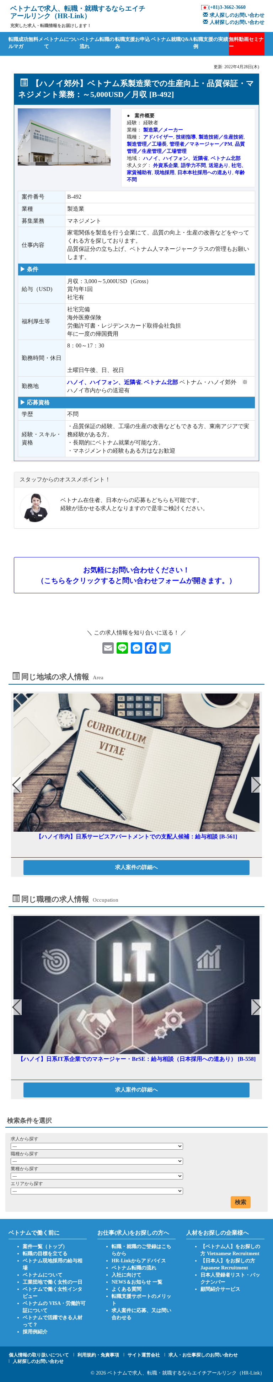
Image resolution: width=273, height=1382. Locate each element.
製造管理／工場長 (147, 144)
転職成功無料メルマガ (26, 43)
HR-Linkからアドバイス (139, 1260)
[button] (256, 785)
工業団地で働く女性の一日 (52, 1282)
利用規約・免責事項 (98, 1354)
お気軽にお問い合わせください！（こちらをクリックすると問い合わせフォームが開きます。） (136, 575)
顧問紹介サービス (220, 1289)
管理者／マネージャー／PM (201, 144)
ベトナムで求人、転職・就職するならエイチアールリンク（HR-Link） (186, 1373)
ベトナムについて (61, 43)
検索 (240, 1202)
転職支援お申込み (132, 43)
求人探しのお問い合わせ (237, 15)
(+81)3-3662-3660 (227, 7)
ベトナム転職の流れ (97, 43)
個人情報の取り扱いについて (39, 1354)
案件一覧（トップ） (45, 1246)
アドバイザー (158, 137)
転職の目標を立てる (45, 1253)
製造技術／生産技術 (221, 137)
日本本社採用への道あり (204, 172)
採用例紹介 (35, 1331)
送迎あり (219, 165)
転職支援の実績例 (210, 43)
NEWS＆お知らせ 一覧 (137, 1282)
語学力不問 (193, 165)
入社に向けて (126, 1275)
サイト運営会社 (144, 1354)
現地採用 (165, 172)
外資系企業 (165, 165)
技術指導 (186, 137)
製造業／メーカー (163, 130)
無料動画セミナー (246, 43)
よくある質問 (126, 1289)
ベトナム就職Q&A (172, 39)
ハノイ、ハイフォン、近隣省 (175, 158)
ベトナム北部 (226, 158)
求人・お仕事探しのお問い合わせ (203, 1354)
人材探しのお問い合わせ (237, 22)
